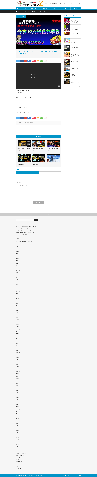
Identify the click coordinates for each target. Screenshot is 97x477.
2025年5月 (18, 258)
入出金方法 (45, 8)
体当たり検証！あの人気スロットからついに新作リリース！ (25, 223)
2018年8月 (18, 394)
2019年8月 (18, 378)
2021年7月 (18, 338)
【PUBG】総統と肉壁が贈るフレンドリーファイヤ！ (38, 149)
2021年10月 (18, 333)
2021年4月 (18, 343)
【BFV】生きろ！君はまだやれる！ (53, 162)
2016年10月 (18, 425)
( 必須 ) (19, 182)
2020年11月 (18, 352)
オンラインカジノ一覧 (34, 8)
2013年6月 (18, 446)
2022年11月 (18, 310)
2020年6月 (18, 361)
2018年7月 (18, 395)
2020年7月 (18, 359)
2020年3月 (18, 366)
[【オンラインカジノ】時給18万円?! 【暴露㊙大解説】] (24, 158)
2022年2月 (18, 326)
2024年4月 (18, 281)
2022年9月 (18, 314)
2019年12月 (18, 371)
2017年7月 (18, 416)
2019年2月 (18, 383)
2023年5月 (18, 300)
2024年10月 (18, 270)
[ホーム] (17, 8)
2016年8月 (18, 427)
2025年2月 (18, 263)
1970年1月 (18, 449)
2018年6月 (18, 397)
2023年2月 (18, 305)
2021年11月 (18, 331)
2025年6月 (18, 256)
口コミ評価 (18, 457)
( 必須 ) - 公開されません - (22, 185)
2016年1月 (18, 432)
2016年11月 (18, 423)
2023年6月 (18, 298)
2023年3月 (18, 303)
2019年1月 (18, 385)
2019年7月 (18, 380)
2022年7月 (18, 317)
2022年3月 (18, 324)
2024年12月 (18, 267)
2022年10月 (18, 312)
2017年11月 (18, 409)
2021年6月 (18, 340)
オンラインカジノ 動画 (20, 16)
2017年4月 (18, 420)
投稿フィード (18, 466)
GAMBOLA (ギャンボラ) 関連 (21, 453)
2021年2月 (18, 347)
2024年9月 (18, 272)
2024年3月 (18, 282)
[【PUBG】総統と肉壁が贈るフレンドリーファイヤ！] (38, 143)
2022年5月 (18, 321)
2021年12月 (18, 329)
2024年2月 (18, 284)
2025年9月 (18, 251)
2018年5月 (18, 399)
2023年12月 (18, 288)
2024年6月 (18, 277)
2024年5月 (18, 279)
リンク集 (75, 8)
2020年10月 (18, 354)
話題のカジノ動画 (19, 461)
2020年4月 (18, 364)
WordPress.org (18, 470)
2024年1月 (18, 286)
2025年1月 (18, 265)
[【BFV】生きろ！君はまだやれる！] (53, 158)
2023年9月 (18, 293)
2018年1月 (18, 406)
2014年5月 (18, 439)
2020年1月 (18, 369)
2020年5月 (18, 362)
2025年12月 (18, 246)
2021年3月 (18, 345)
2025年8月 (18, 253)
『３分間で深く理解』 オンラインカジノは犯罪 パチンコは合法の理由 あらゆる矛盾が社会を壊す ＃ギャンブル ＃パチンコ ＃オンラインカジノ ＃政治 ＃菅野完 (26, 232)
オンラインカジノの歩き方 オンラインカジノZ (74, 475)
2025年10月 (18, 249)
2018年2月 (18, 404)
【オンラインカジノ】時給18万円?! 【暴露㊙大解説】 (24, 163)
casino (22, 122)
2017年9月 (18, 413)
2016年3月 (18, 430)
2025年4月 (18, 260)
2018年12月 (18, 387)
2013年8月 (18, 444)
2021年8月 (18, 336)
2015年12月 (18, 434)
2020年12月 (18, 350)
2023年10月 (18, 291)
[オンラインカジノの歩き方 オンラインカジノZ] (30, 3)
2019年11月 (18, 373)
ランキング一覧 (77, 86)
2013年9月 (18, 442)
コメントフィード (19, 468)
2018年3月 (18, 402)
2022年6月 (18, 319)
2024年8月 (18, 274)
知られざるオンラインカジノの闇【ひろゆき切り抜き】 (24, 241)
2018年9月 (18, 392)
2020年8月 (18, 357)
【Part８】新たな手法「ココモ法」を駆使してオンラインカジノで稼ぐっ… (53, 150)
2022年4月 (18, 322)
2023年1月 (18, 307)
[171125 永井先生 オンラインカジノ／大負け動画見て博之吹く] (24, 143)
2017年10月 (18, 411)
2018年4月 (18, 401)
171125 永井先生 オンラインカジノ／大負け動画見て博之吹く (24, 149)
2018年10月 (18, 390)
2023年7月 (18, 296)
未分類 (17, 459)
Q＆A (55, 8)
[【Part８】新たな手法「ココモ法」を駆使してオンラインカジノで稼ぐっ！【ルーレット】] (53, 143)
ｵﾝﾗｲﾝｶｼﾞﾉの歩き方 (24, 8)
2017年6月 (18, 418)
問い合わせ (65, 8)
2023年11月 (18, 289)
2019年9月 (18, 376)
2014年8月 (18, 437)
